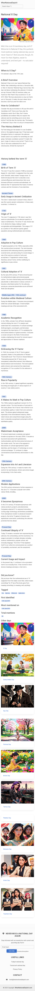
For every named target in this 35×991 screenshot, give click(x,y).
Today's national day (17, 962)
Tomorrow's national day (17, 965)
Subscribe (12, 951)
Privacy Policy (17, 969)
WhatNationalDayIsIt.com (23, 988)
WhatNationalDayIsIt (9, 3)
